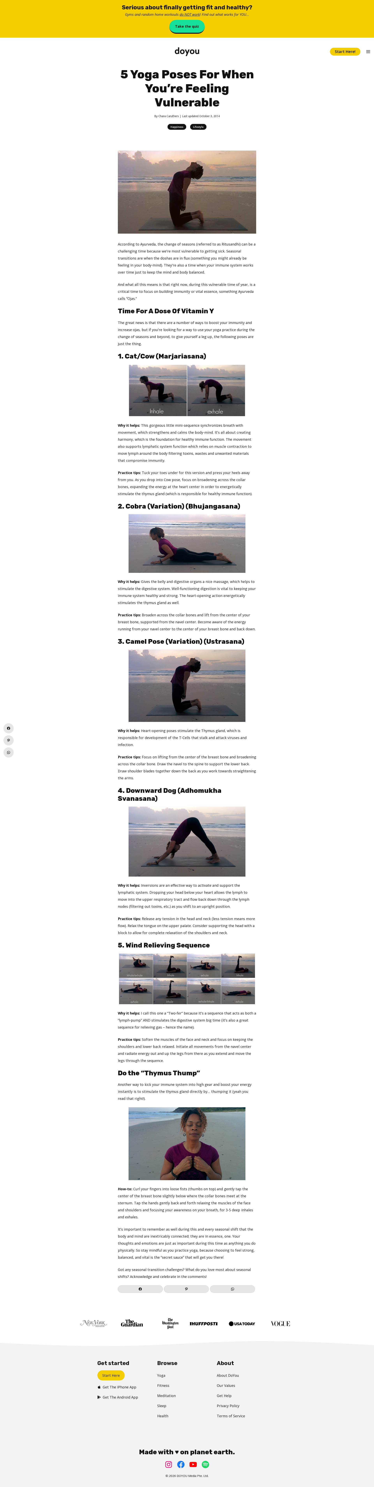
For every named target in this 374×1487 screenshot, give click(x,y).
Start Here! (345, 51)
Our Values (226, 1385)
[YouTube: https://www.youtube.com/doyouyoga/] (193, 1464)
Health (162, 1416)
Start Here (111, 1375)
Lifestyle (198, 127)
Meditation (166, 1395)
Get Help (224, 1395)
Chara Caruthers (168, 116)
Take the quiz (187, 26)
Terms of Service (231, 1416)
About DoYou (228, 1375)
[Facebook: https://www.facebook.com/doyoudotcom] (180, 1464)
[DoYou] (187, 51)
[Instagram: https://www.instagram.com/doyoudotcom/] (168, 1464)
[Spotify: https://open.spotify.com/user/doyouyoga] (205, 1464)
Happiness (176, 127)
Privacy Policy (228, 1405)
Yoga (161, 1375)
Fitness (163, 1385)
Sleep (161, 1405)
